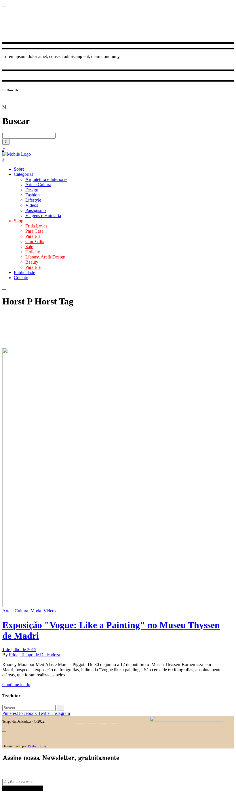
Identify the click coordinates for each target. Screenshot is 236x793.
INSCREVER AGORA (22, 788)
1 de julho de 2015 (19, 649)
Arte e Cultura (15, 610)
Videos (49, 610)
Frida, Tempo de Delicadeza (34, 654)
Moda (36, 610)
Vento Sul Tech (38, 746)
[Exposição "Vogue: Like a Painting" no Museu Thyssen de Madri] (98, 605)
